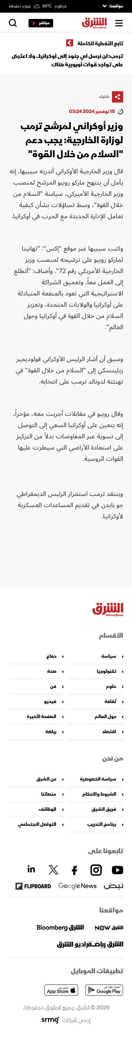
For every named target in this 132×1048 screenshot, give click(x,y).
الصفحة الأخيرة (41, 716)
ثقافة (110, 701)
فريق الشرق (104, 809)
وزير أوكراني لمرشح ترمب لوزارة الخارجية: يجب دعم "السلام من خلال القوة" (71, 140)
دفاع (51, 656)
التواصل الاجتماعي (37, 824)
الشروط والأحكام (99, 794)
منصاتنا (48, 794)
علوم (111, 686)
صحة (51, 671)
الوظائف (47, 809)
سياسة (108, 656)
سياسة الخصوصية (98, 779)
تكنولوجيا (106, 671)
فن (53, 686)
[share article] (117, 96)
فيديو (50, 701)
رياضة (50, 732)
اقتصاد (109, 732)
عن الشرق (46, 779)
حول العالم (105, 716)
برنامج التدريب (101, 824)
